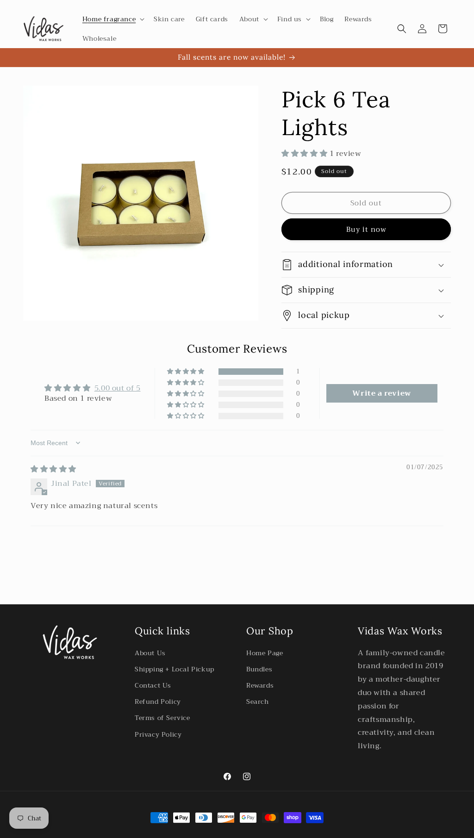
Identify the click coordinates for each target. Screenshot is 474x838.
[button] (112, 19)
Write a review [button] (381, 393)
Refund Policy (158, 701)
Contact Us (153, 685)
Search (257, 701)
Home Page (264, 652)
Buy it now (366, 229)
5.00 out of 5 (117, 388)
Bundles (259, 669)
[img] (53, 469)
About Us (150, 652)
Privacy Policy (158, 734)
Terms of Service (162, 717)
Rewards (260, 685)
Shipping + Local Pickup (174, 669)
